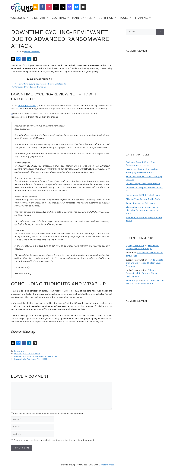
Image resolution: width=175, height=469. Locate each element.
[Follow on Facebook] (42, 7)
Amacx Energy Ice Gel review (140, 203)
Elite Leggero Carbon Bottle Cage (143, 199)
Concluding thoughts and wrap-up (29, 87)
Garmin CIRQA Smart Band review (143, 183)
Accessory (17, 17)
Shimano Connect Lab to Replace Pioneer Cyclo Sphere (142, 273)
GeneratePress (106, 465)
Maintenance (82, 17)
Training (141, 17)
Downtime (18, 354)
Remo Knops (132, 280)
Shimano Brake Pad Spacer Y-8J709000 (30, 359)
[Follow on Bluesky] (76, 7)
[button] (16, 117)
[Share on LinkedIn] (29, 59)
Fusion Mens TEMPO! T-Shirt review (143, 195)
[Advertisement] (145, 98)
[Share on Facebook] (24, 59)
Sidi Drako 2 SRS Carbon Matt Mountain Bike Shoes (35, 356)
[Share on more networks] (35, 59)
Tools (123, 17)
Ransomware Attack (31, 354)
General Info (19, 351)
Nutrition (105, 17)
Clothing (59, 17)
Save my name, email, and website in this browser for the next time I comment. (54, 440)
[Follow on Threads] (56, 7)
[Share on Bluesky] (18, 59)
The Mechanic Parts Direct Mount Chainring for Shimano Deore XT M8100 (142, 210)
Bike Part (39, 17)
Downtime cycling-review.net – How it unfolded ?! (40, 84)
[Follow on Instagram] (49, 7)
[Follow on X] (62, 7)
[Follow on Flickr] (83, 7)
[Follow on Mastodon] (69, 7)
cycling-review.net (135, 245)
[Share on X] (13, 59)
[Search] (160, 32)
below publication (27, 105)
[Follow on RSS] (35, 7)
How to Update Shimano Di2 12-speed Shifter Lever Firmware (144, 263)
